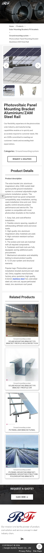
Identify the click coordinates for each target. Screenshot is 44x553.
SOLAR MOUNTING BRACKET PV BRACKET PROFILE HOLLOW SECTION (22, 342)
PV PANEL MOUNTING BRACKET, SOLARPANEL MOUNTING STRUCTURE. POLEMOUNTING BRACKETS (22, 474)
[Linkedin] (22, 539)
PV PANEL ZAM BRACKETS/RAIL (22, 430)
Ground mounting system (27, 151)
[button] (41, 3)
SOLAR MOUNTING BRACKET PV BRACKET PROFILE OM (22, 386)
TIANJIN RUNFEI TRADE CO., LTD (17, 548)
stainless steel (19, 279)
